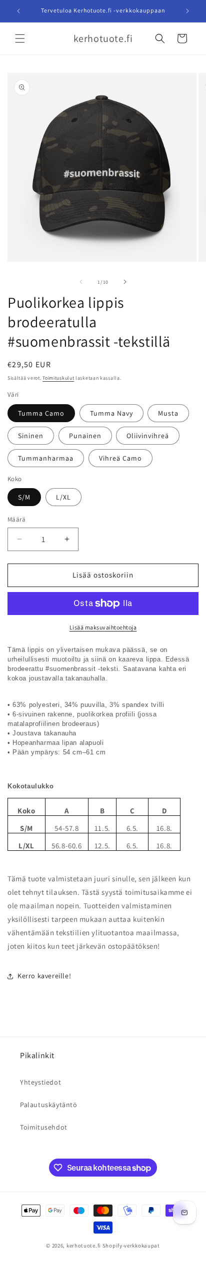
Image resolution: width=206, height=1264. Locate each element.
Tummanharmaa (46, 458)
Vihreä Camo (120, 458)
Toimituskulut (58, 378)
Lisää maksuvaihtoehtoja (103, 627)
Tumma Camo (41, 413)
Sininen (31, 435)
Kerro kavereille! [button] (44, 975)
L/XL (63, 497)
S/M (24, 497)
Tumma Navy (111, 413)
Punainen (85, 435)
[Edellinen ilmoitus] (19, 11)
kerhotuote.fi (83, 1245)
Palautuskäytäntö (49, 1104)
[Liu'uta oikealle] (125, 282)
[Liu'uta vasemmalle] (81, 282)
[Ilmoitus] (187, 11)
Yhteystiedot (40, 1082)
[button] (20, 38)
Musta (168, 413)
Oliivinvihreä (147, 435)
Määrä (17, 519)
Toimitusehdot (44, 1127)
